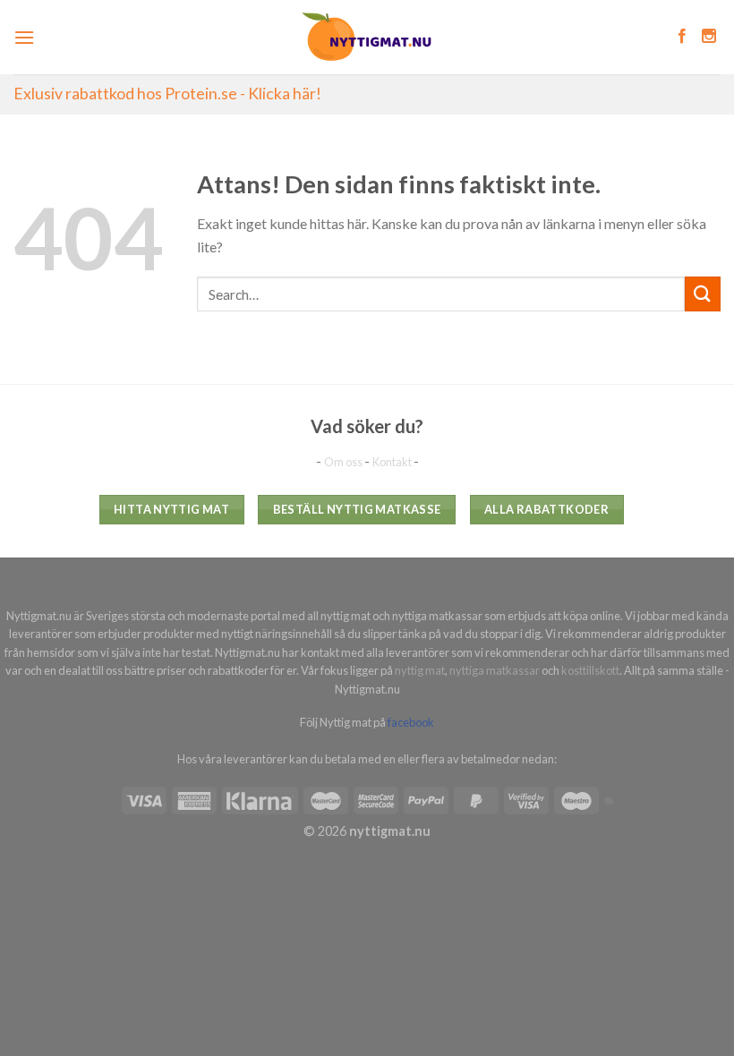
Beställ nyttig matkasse (357, 509)
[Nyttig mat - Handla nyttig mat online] (367, 37)
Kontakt (393, 462)
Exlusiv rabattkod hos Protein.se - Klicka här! (167, 93)
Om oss (344, 462)
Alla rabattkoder (546, 509)
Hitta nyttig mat (171, 509)
